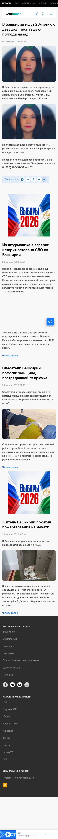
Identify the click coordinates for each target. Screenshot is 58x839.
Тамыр (6, 737)
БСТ (17, 3)
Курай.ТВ (8, 752)
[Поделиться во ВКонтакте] (27, 179)
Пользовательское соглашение (21, 660)
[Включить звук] (50, 322)
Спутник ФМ (28, 3)
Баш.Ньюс (9, 631)
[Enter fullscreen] (55, 834)
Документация (11, 667)
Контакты (8, 653)
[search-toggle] (43, 14)
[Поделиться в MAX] (22, 179)
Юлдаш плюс (10, 723)
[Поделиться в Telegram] (39, 179)
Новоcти (7, 3)
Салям (6, 745)
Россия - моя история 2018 (18, 777)
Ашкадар (8, 730)
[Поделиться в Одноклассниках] (33, 179)
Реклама (8, 674)
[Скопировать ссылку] (44, 179)
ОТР (5, 759)
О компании (10, 638)
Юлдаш (42, 3)
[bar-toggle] (51, 14)
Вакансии (8, 646)
